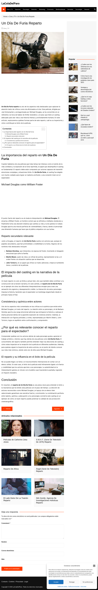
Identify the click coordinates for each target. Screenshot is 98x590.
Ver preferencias (88, 582)
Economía (50, 9)
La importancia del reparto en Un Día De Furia (19, 132)
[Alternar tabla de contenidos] (42, 129)
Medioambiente (60, 9)
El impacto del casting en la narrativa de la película (21, 138)
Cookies (11, 581)
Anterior (8, 409)
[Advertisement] (32, 89)
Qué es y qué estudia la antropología (85, 117)
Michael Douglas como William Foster (17, 134)
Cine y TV (10, 9)
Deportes (18, 9)
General (86, 9)
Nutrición (34, 9)
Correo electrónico (7, 550)
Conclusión (8, 147)
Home (5, 16)
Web (2, 559)
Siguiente (57, 409)
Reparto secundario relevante (15, 136)
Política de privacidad (74, 586)
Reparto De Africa (11, 469)
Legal (26, 581)
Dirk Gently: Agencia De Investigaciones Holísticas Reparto (47, 500)
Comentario (5, 523)
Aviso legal (83, 586)
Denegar (72, 582)
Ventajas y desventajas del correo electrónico (87, 90)
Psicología (26, 9)
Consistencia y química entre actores (18, 140)
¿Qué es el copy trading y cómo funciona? (86, 99)
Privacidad (19, 581)
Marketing (42, 9)
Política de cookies (62, 586)
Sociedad (70, 9)
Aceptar (56, 582)
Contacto (4, 581)
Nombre (4, 542)
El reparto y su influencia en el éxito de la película (21, 145)
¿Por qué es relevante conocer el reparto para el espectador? (24, 143)
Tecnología (78, 9)
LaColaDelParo (10, 3)
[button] (94, 566)
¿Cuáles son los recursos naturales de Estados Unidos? (87, 108)
